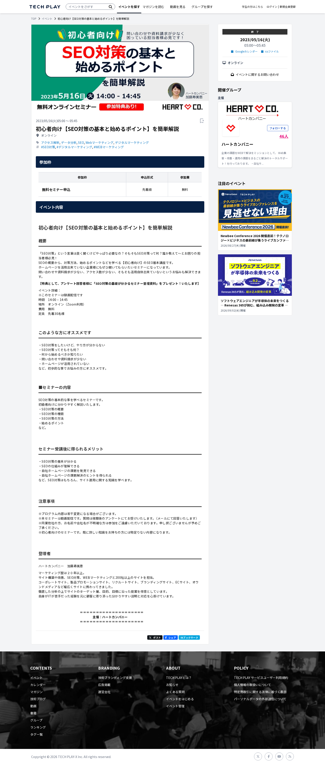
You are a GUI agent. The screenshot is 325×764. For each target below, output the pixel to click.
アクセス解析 (50, 142)
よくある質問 (175, 692)
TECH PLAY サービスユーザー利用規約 (261, 677)
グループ (36, 720)
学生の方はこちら (252, 6)
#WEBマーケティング (109, 147)
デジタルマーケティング (132, 142)
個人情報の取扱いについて (252, 684)
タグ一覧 (36, 734)
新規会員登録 (288, 6)
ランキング (38, 727)
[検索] (110, 6)
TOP (33, 18)
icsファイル (272, 51)
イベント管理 (175, 706)
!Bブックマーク (189, 637)
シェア (172, 637)
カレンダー (38, 684)
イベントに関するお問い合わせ (257, 74)
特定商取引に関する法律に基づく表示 (260, 692)
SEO (81, 142)
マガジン (36, 692)
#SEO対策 (48, 147)
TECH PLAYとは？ (179, 677)
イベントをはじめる (180, 699)
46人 (283, 136)
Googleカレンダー (246, 51)
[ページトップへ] (44, 6)
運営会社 (104, 692)
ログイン (272, 6)
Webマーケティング (99, 142)
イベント (47, 18)
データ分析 (68, 142)
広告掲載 (104, 684)
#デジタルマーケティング (74, 147)
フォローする (278, 128)
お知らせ (172, 684)
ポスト (157, 637)
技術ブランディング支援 (115, 677)
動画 (33, 706)
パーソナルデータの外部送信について (260, 699)
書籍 (33, 713)
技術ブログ (38, 699)
